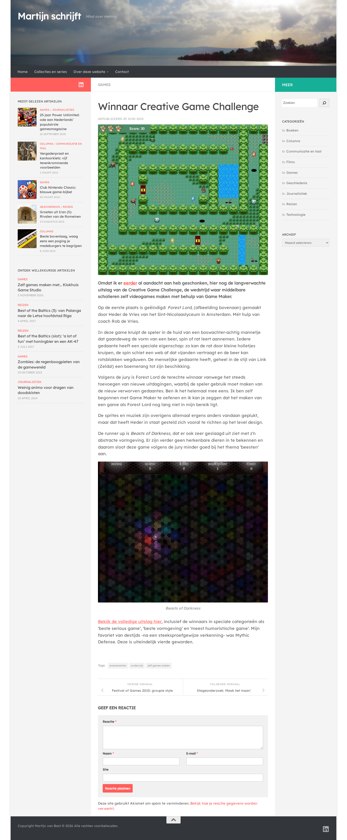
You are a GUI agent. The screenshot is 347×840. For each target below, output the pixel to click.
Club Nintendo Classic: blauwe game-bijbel (58, 189)
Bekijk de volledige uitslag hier (129, 621)
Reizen (68, 206)
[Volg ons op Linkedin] (81, 84)
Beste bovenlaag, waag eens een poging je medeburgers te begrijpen (61, 241)
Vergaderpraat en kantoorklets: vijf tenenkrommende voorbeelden (54, 160)
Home (22, 71)
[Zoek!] (324, 103)
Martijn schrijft (49, 16)
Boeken (292, 130)
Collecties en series (50, 71)
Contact (122, 71)
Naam (108, 753)
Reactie (109, 721)
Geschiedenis (50, 206)
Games (104, 84)
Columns (46, 143)
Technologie (295, 214)
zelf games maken (159, 665)
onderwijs (137, 665)
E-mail (192, 753)
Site (106, 769)
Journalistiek (63, 109)
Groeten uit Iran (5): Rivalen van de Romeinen (60, 214)
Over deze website (89, 71)
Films (290, 162)
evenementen (118, 665)
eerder (130, 283)
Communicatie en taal (304, 151)
